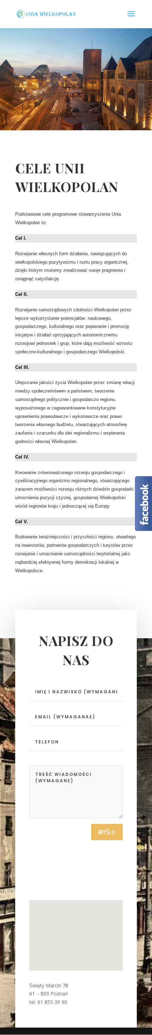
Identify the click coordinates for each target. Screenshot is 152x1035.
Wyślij (107, 832)
